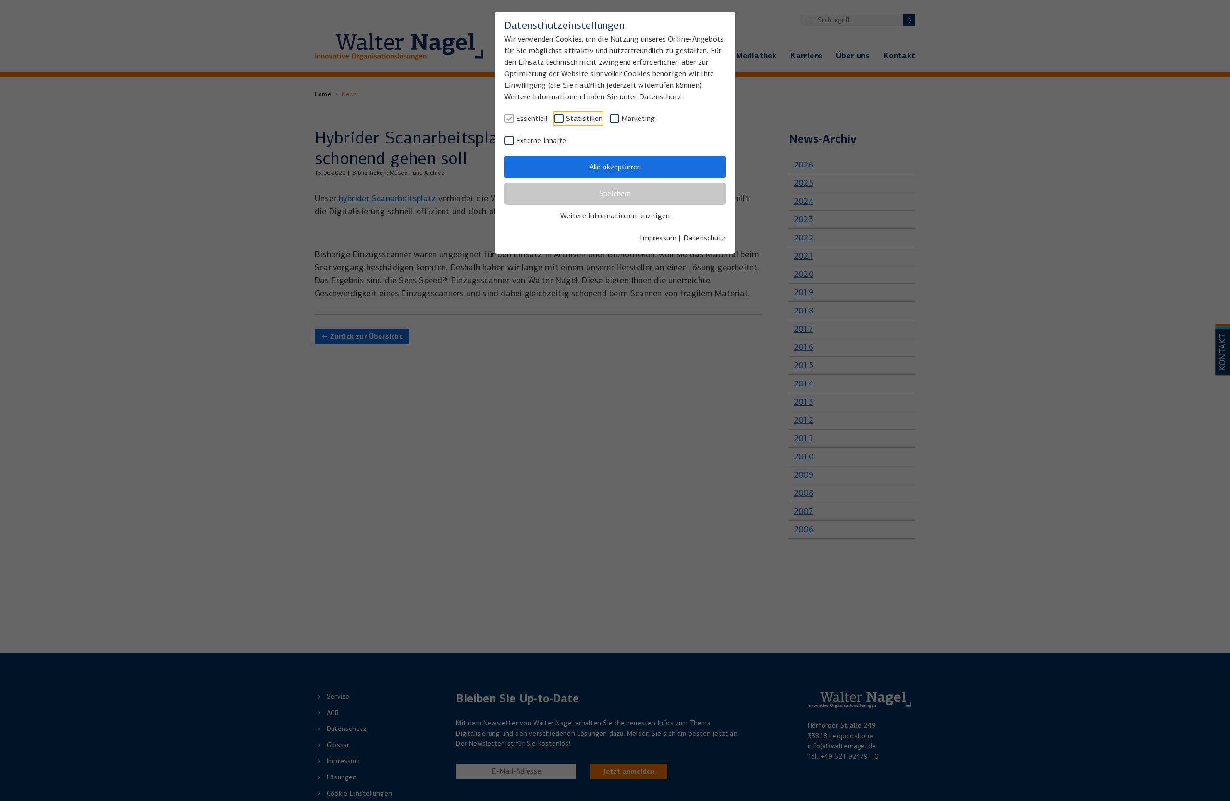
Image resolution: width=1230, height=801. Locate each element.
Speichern (615, 193)
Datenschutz (704, 237)
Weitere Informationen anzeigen (615, 215)
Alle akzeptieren (615, 166)
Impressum (658, 237)
